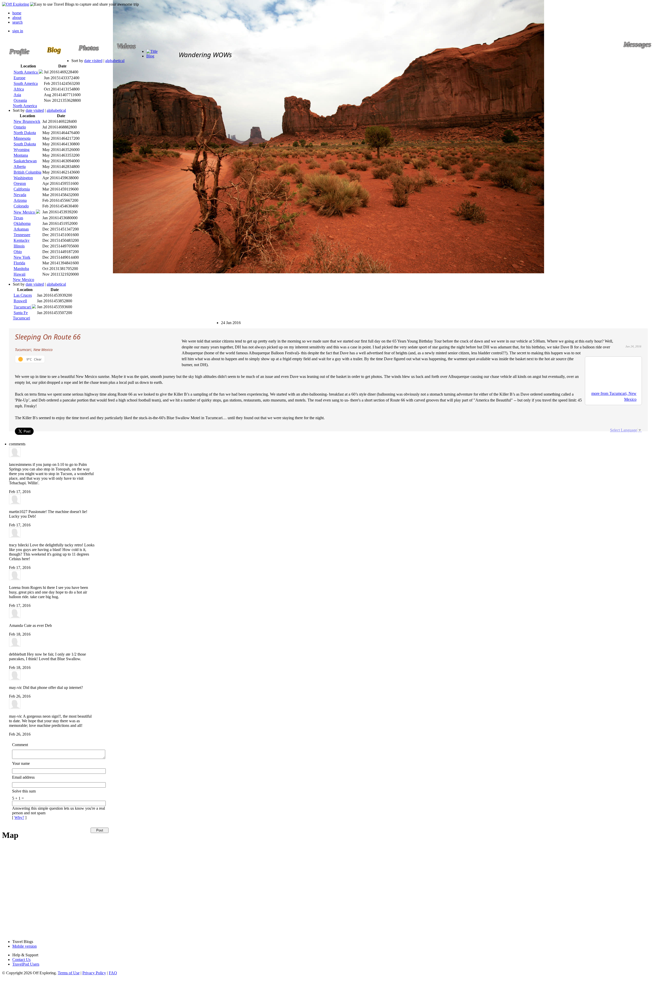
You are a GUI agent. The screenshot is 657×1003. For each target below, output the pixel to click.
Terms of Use (69, 973)
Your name (21, 763)
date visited (93, 60)
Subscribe (224, 320)
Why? (19, 817)
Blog (150, 56)
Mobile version (24, 946)
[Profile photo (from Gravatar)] (15, 456)
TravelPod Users (25, 964)
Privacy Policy (94, 973)
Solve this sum (24, 791)
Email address (23, 777)
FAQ (113, 973)
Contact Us (21, 959)
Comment (20, 745)
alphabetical (114, 60)
